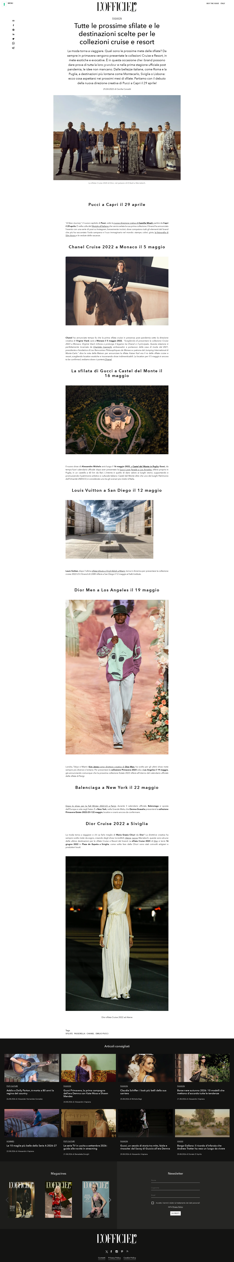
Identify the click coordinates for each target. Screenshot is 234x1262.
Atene (128, 838)
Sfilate (69, 1034)
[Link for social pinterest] (122, 1252)
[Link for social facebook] (111, 1252)
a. (144, 466)
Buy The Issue (213, 3)
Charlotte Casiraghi (102, 347)
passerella (79, 1034)
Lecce (135, 838)
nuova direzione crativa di (126, 223)
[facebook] (13, 25)
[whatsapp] (13, 43)
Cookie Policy (130, 1258)
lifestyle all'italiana (100, 226)
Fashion (117, 18)
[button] (109, 1200)
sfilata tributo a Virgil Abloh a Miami (108, 571)
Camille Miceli (146, 223)
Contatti (101, 1258)
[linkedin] (13, 34)
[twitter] (13, 39)
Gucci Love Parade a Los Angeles (136, 469)
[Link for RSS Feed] (127, 1252)
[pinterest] (13, 30)
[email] (13, 21)
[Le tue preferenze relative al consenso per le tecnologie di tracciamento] (4, 4)
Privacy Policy (177, 1207)
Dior (156, 841)
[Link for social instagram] (116, 1252)
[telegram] (13, 48)
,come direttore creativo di (111, 767)
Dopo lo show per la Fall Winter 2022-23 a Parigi (91, 806)
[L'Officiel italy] (117, 6)
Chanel (108, 359)
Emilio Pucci (102, 1034)
